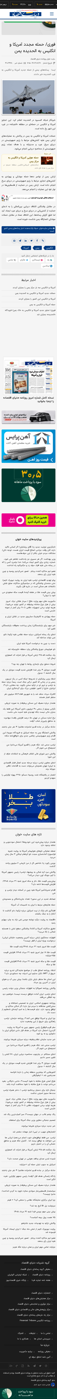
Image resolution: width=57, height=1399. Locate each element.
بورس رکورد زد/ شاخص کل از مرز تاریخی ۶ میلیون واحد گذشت (30, 865)
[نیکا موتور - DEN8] (28, 417)
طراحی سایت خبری (44, 1385)
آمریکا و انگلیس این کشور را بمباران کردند (37, 299)
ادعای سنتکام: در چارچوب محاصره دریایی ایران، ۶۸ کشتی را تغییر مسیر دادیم (29, 1056)
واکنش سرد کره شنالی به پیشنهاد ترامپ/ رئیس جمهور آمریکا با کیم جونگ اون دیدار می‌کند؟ (28, 874)
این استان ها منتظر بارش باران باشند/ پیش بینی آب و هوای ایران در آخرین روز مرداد (28, 981)
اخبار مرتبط (28, 280)
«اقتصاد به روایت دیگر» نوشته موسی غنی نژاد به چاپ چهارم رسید (28, 921)
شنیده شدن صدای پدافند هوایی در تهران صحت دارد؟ (31, 1158)
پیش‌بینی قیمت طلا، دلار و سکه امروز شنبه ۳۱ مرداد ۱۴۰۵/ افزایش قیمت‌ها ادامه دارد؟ (29, 883)
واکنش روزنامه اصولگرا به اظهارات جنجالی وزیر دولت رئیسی (28, 988)
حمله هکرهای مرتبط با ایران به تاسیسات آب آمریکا (33, 905)
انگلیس (49, 248)
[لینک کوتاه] (42, 240)
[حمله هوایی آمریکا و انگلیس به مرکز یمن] (47, 160)
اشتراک (20, 1333)
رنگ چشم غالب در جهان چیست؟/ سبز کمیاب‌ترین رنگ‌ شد (29, 1114)
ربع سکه (51, 4)
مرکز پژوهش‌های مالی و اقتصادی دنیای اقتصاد (29, 1309)
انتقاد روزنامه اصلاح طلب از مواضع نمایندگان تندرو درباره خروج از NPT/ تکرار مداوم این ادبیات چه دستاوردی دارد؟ (29, 972)
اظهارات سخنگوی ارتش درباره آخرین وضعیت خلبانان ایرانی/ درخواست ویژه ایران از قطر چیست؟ (28, 939)
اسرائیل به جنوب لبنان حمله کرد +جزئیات (37, 1164)
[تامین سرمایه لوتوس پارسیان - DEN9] (28, 485)
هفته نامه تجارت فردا (41, 1280)
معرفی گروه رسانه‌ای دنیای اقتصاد (35, 1269)
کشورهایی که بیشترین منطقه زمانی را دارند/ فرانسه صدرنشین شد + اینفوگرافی (32, 1074)
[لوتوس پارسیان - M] (28, 1393)
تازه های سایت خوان (29, 834)
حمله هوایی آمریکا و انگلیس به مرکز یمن (23, 159)
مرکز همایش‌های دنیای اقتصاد (37, 1298)
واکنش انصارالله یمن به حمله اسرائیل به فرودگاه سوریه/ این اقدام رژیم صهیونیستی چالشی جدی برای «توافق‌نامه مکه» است (29, 736)
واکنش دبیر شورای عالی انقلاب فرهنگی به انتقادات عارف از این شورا (29, 755)
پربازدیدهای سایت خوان (28, 539)
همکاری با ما (22, 1338)
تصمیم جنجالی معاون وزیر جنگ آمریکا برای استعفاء (32, 1120)
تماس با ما (45, 1333)
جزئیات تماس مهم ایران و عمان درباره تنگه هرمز (34, 1247)
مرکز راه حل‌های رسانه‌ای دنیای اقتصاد (33, 1315)
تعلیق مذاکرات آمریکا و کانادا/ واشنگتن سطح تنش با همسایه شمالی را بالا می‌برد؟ (28, 930)
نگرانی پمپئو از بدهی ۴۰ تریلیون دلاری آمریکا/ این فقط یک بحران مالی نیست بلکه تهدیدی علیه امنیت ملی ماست (29, 710)
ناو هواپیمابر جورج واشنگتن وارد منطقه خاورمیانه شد (31, 649)
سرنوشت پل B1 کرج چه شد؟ (42, 1205)
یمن (37, 248)
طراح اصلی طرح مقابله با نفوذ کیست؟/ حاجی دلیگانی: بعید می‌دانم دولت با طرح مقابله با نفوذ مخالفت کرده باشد (28, 1083)
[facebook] (37, 240)
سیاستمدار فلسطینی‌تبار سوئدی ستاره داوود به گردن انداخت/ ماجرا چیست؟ (28, 1193)
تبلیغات (32, 1333)
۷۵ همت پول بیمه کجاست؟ (42, 1217)
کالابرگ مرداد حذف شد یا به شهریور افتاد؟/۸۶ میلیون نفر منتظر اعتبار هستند (29, 696)
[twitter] (31, 240)
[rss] (28, 1365)
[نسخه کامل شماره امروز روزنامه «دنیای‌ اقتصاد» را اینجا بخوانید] (28, 376)
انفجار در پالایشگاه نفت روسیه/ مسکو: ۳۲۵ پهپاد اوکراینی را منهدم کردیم (28, 776)
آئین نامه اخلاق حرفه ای (39, 1357)
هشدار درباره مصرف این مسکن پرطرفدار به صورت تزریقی (30, 703)
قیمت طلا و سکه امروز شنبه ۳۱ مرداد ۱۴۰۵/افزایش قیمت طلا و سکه (29, 963)
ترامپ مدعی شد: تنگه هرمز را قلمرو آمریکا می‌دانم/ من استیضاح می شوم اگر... (30, 746)
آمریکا (26, 248)
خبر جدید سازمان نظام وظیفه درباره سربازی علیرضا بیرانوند (29, 1039)
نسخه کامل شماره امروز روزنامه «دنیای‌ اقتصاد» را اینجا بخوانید (28, 399)
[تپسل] (3, 196)
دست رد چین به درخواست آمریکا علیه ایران (36, 643)
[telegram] (19, 240)
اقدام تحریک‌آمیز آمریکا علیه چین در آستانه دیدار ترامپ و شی (30, 892)
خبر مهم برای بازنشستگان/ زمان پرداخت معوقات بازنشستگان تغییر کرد (28, 627)
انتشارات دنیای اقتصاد (40, 1293)
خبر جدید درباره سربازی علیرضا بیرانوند (38, 1126)
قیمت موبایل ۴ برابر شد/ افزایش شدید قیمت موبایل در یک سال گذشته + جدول (28, 671)
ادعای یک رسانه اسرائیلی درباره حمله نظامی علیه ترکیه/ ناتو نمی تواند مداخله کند (29, 636)
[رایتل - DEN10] (28, 520)
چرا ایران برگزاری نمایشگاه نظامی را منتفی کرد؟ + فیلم (31, 1200)
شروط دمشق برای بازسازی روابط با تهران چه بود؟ (33, 664)
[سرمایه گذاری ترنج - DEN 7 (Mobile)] (28, 28)
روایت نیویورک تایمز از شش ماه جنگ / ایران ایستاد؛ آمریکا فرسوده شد (29, 1231)
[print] (14, 240)
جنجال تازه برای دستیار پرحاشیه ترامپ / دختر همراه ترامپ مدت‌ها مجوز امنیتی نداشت (29, 1092)
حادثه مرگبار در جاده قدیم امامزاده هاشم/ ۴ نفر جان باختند (28, 727)
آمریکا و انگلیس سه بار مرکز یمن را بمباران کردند (34, 287)
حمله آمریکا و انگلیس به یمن (42, 304)
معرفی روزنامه (44, 1351)
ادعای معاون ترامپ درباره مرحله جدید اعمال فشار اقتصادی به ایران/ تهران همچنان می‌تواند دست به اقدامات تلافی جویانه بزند (29, 766)
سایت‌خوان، (42, 228)
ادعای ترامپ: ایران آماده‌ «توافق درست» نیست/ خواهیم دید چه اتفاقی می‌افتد (29, 996)
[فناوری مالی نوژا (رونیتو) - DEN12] (28, 806)
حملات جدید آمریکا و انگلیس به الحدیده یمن (35, 293)
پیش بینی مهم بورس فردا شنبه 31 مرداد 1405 (34, 1211)
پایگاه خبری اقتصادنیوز (16, 1280)
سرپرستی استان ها (42, 1338)
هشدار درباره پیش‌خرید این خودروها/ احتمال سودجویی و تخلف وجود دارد (29, 844)
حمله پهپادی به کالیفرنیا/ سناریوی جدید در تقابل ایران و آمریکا (30, 618)
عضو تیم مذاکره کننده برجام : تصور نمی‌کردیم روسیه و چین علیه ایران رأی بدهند (28, 573)
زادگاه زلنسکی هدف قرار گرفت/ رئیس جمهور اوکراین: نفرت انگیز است (29, 1178)
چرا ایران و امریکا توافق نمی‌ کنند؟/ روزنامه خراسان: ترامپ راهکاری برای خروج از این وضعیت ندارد (29, 1020)
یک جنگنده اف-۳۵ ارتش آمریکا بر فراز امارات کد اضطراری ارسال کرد (30, 657)
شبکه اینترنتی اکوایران (17, 1274)
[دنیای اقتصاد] (25, 14)
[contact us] (16, 1365)
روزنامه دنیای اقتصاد (41, 1274)
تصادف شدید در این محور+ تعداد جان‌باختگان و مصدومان (28, 899)
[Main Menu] (52, 14)
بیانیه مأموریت (25, 1351)
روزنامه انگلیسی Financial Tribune (35, 1320)
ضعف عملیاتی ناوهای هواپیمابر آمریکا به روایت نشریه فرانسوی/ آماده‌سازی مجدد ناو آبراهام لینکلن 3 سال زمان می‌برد (30, 854)
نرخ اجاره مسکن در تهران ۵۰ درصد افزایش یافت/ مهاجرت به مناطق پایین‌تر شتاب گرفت (29, 719)
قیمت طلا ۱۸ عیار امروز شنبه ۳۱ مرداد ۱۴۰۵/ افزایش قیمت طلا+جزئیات (29, 954)
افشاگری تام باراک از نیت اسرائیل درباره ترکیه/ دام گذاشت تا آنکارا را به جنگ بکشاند (29, 912)
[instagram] (46, 1365)
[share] (22, 1365)
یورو (21, 4)
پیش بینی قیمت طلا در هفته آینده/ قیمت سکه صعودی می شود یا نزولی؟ (28, 594)
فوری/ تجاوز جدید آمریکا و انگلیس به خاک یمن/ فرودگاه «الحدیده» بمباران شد (30, 312)
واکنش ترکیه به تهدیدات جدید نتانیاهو (38, 1223)
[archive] (11, 1365)
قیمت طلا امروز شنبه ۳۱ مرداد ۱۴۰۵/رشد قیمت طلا (32, 946)
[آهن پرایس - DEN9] (28, 446)
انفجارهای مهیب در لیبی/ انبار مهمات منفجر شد (34, 1131)
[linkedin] (25, 240)
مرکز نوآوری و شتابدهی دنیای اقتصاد (34, 1304)
